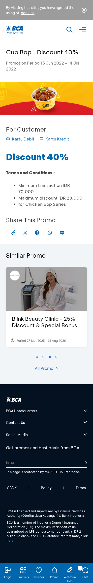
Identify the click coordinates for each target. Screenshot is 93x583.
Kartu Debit (23, 138)
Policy (46, 487)
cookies (27, 12)
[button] (37, 357)
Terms (81, 487)
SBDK (12, 487)
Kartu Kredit (57, 138)
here (10, 540)
